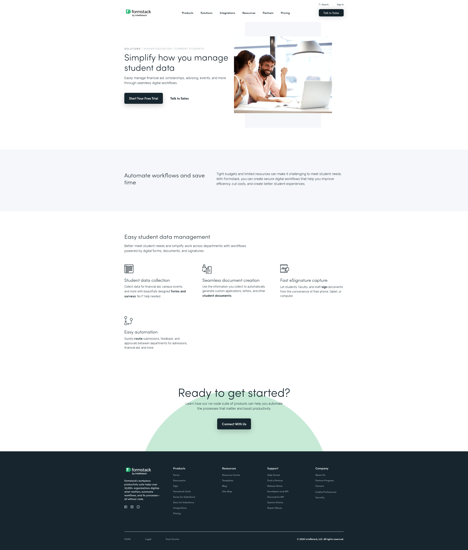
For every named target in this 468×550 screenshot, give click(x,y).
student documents (216, 295)
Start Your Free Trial (143, 98)
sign (324, 287)
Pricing (285, 13)
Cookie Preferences (325, 492)
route (138, 338)
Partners (268, 13)
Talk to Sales (331, 13)
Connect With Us (234, 424)
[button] (187, 12)
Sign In (340, 4)
